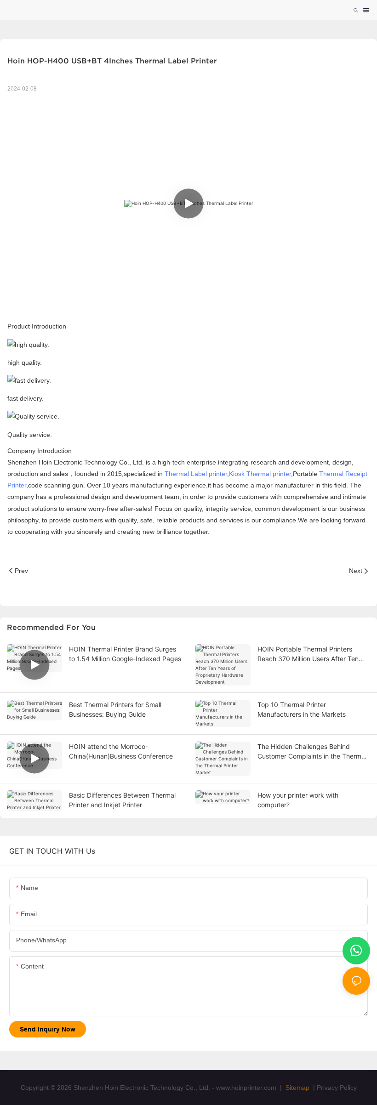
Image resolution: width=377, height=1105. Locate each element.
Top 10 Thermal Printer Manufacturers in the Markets (301, 709)
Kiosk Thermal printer (260, 473)
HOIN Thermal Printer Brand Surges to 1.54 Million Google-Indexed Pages (125, 654)
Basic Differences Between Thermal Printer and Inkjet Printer (122, 800)
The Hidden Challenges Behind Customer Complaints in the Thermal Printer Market (311, 751)
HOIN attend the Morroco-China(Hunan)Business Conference (121, 751)
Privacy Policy (337, 1087)
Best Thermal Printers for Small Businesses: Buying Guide (115, 709)
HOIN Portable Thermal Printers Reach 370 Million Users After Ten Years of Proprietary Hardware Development (308, 654)
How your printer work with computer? (297, 800)
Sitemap (296, 1087)
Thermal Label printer (196, 473)
